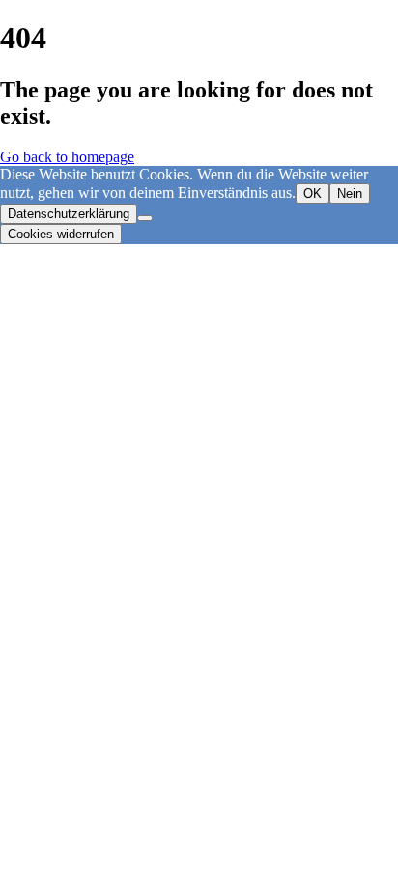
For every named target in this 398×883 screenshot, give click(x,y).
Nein (349, 193)
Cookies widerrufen (61, 234)
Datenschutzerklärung (68, 214)
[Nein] (145, 218)
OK (312, 193)
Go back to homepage (67, 157)
